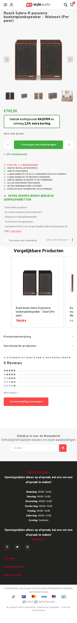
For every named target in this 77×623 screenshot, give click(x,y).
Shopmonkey (38, 610)
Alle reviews (10, 392)
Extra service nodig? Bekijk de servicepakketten (29, 198)
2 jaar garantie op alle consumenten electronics (36, 174)
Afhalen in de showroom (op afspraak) (29, 189)
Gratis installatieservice (22, 168)
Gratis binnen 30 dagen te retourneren (29, 180)
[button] (7, 291)
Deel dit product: (57, 240)
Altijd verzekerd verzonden (23, 183)
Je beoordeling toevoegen (26, 401)
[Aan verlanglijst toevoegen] (69, 145)
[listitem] (37, 291)
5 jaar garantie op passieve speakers (28, 177)
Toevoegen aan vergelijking (23, 240)
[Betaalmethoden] (13, 596)
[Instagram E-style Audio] (27, 547)
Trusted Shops (40, 592)
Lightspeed (54, 607)
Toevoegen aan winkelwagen (38, 144)
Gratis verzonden (17, 171)
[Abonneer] (63, 448)
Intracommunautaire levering (24, 186)
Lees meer (15, 231)
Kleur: (20, 133)
